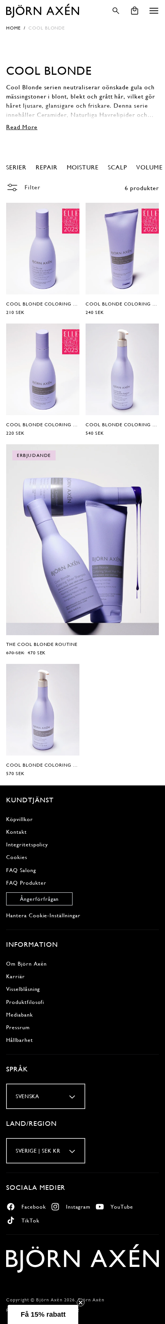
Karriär (15, 976)
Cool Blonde (46, 28)
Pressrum (18, 1027)
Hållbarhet (19, 1040)
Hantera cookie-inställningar (43, 915)
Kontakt (16, 832)
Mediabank (19, 1015)
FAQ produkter (26, 883)
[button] (154, 11)
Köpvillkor (19, 819)
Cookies (16, 857)
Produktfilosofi (25, 1002)
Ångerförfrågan (39, 899)
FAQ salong (21, 870)
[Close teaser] (80, 1302)
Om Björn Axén (26, 964)
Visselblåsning (23, 989)
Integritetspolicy (27, 844)
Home (13, 28)
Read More (22, 127)
